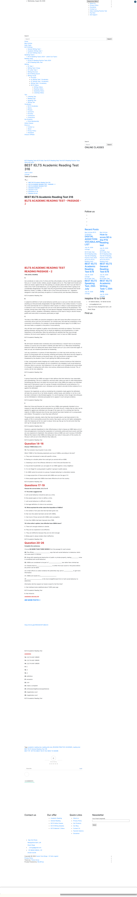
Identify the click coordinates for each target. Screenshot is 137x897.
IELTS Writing (28, 47)
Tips (25, 94)
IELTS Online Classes (57, 823)
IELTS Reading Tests (30, 160)
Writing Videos (38, 87)
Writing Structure (33, 72)
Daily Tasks (27, 45)
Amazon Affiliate (29, 134)
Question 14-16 (33, 189)
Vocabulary (27, 104)
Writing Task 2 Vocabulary (39, 83)
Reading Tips (31, 98)
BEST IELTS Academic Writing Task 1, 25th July (106, 286)
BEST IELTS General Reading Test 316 (35, 749)
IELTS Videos (35, 85)
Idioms (30, 108)
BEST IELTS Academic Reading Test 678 (91, 267)
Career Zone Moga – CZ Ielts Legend (47, 856)
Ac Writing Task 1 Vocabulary (39, 79)
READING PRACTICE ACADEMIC (62, 747)
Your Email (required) (98, 818)
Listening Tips (32, 96)
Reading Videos (38, 89)
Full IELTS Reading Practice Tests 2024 (39, 60)
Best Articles (28, 43)
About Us (93, 3)
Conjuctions (31, 117)
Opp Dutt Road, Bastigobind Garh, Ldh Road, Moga (34, 842)
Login (80, 768)
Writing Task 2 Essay (34, 68)
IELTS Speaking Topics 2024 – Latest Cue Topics (42, 56)
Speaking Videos (39, 91)
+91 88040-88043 (33, 850)
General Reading (55, 821)
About (29, 129)
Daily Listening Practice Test (98, 11)
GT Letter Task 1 (33, 70)
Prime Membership (33, 121)
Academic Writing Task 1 (35, 51)
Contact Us (76, 828)
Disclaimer (93, 7)
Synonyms (31, 112)
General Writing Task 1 (34, 49)
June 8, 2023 (28, 172)
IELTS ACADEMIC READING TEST (38, 186)
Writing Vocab (32, 75)
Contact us (93, 9)
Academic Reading (56, 818)
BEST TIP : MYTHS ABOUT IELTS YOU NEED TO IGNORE (41, 751)
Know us (27, 125)
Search (26, 36)
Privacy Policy (94, 5)
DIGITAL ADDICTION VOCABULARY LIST (92, 240)
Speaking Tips (32, 100)
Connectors (31, 115)
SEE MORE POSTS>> (32, 600)
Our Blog (75, 826)
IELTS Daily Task (42, 160)
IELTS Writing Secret (34, 74)
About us (76, 818)
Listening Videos (39, 93)
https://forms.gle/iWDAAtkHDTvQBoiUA (36, 625)
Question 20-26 (33, 193)
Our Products (28, 119)
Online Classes (28, 123)
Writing (26, 64)
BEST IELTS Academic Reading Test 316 (39, 182)
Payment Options (78, 831)
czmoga (26, 174)
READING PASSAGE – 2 (35, 188)
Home (26, 41)
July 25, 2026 (89, 247)
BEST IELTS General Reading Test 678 (106, 267)
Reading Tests (28, 58)
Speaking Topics (29, 55)
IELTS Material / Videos (58, 828)
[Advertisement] (53, 148)
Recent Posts (92, 229)
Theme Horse (35, 860)
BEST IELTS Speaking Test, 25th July (91, 284)
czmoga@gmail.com (35, 847)
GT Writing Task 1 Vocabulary (39, 81)
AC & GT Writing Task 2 (35, 53)
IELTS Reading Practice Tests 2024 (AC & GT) (91, 257)
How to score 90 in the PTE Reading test (106, 240)
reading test (76, 747)
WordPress (40, 862)
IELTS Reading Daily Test (35, 62)
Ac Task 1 (30, 66)
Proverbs (33, 77)
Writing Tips (31, 102)
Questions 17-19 (33, 191)
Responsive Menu (92, 1)
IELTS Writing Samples (57, 826)
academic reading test (34, 747)
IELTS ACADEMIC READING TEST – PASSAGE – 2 (42, 184)
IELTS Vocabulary (33, 106)
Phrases (30, 110)
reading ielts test (47, 747)
